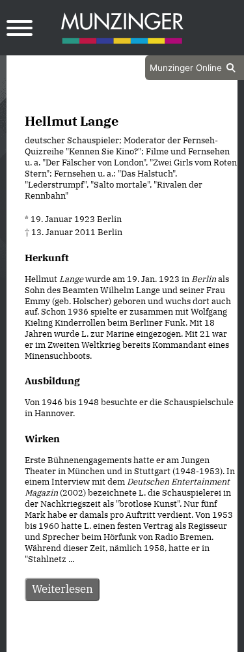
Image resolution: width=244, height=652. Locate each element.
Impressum (157, 640)
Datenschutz (89, 640)
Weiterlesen (62, 589)
